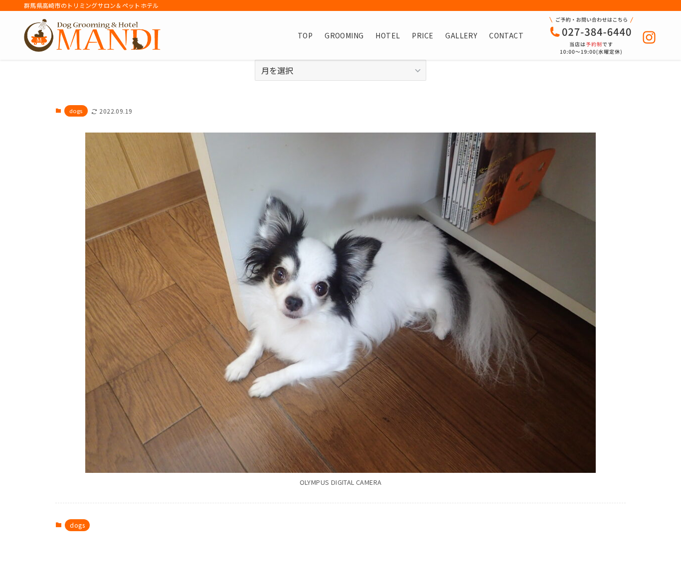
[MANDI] (92, 35)
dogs (76, 111)
